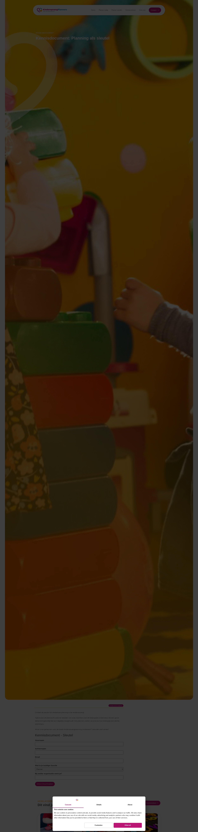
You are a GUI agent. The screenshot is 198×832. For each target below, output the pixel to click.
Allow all (128, 825)
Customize (98, 825)
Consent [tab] (68, 805)
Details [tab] (99, 805)
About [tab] (130, 805)
